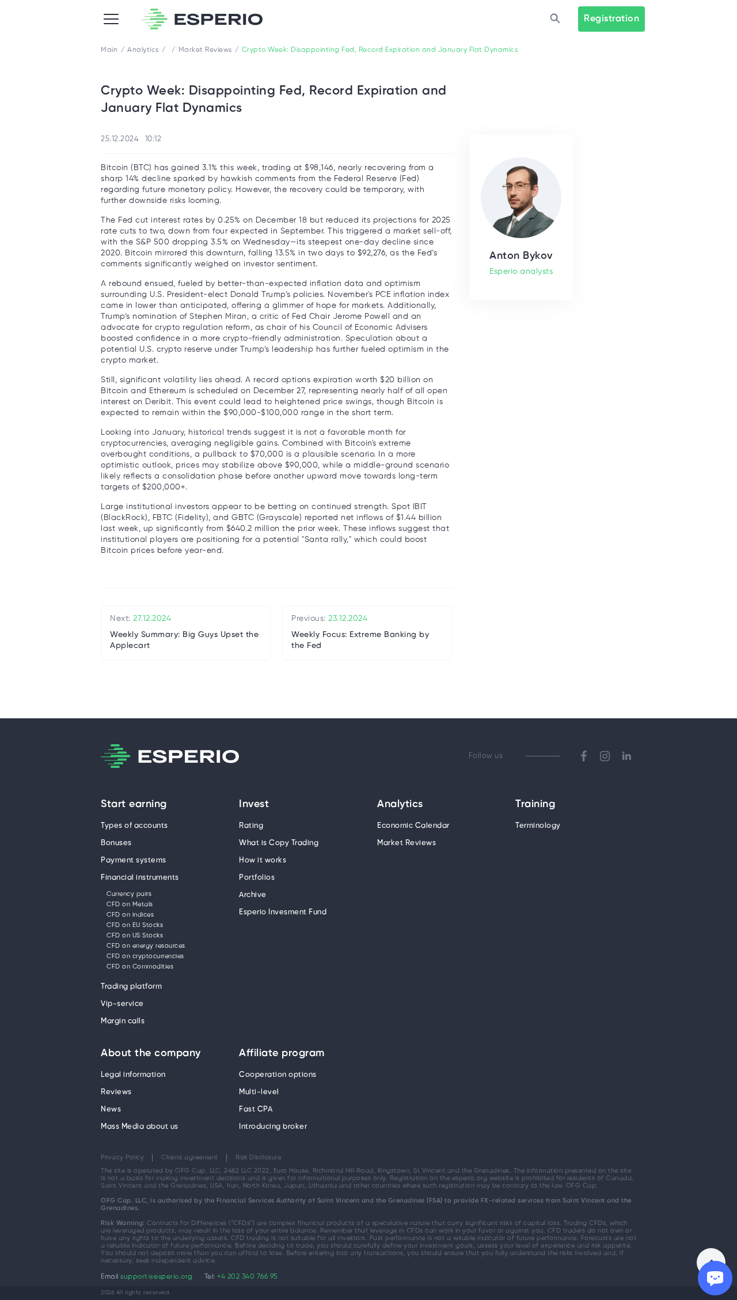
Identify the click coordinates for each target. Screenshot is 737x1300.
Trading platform (131, 986)
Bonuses (116, 843)
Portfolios (257, 877)
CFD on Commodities (140, 966)
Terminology (538, 826)
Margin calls (123, 1021)
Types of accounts (134, 826)
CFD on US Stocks (135, 935)
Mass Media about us (139, 1127)
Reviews (116, 1092)
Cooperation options (278, 1075)
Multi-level (259, 1092)
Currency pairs (129, 894)
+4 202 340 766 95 (247, 1276)
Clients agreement (189, 1157)
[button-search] (555, 19)
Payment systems (133, 860)
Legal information (133, 1075)
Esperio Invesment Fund (282, 912)
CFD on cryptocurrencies (145, 956)
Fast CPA (255, 1109)
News (111, 1109)
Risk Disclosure (258, 1157)
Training (535, 805)
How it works (262, 860)
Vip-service (122, 1004)
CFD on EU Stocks (135, 925)
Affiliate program (282, 1054)
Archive (253, 895)
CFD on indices (130, 914)
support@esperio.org (156, 1276)
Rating (251, 826)
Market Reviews (406, 843)
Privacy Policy (122, 1157)
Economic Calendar (413, 826)
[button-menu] (111, 19)
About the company (151, 1054)
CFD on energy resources (146, 946)
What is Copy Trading (278, 843)
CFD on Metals (130, 904)
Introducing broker (273, 1127)
